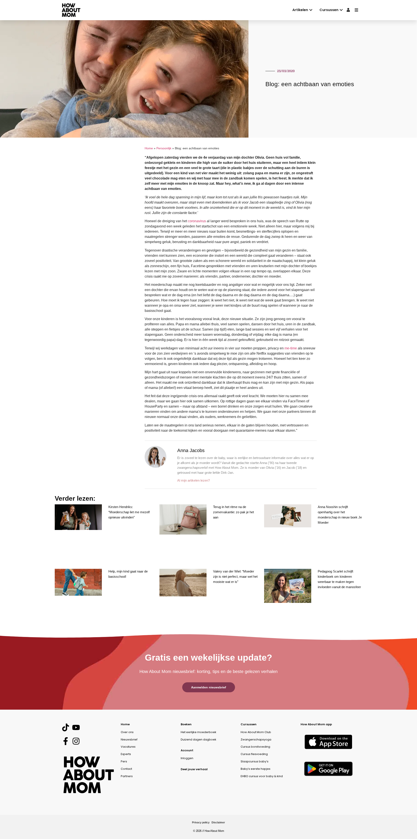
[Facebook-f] (65, 741)
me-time (291, 348)
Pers (124, 761)
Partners (127, 776)
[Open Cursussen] (341, 10)
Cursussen (248, 724)
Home (149, 148)
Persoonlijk (163, 148)
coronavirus (197, 221)
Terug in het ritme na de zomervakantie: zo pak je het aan (233, 512)
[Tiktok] (65, 727)
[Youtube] (76, 727)
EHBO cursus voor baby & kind (262, 776)
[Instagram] (76, 741)
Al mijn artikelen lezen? (193, 480)
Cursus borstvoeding (255, 747)
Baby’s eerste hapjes (255, 769)
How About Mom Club (256, 732)
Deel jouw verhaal (194, 769)
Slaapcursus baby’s (254, 761)
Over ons (127, 732)
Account (187, 750)
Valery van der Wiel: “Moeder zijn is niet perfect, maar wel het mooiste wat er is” (235, 576)
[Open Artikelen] (311, 10)
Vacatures (128, 747)
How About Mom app (316, 724)
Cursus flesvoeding (254, 754)
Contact (126, 769)
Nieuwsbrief (129, 739)
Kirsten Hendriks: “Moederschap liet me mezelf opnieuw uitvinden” (129, 512)
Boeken (186, 724)
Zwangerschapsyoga (256, 739)
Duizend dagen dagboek (198, 739)
